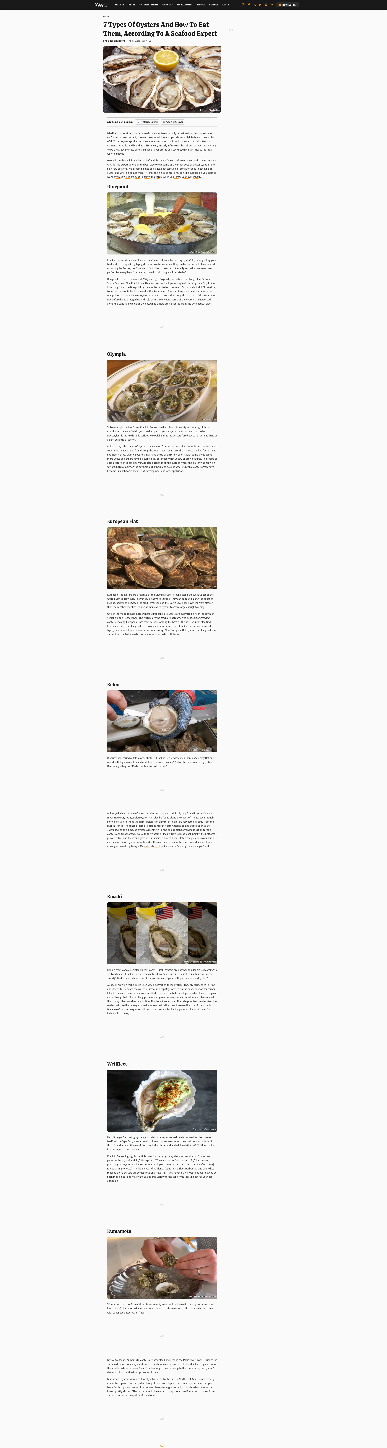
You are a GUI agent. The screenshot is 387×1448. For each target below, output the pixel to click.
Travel (201, 4)
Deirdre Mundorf (115, 41)
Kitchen (120, 4)
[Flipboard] (260, 6)
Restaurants (185, 4)
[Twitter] (254, 6)
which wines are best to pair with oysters (139, 177)
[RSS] (272, 6)
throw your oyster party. (188, 177)
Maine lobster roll (150, 846)
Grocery (167, 4)
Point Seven (186, 160)
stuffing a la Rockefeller (171, 272)
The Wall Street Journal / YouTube (202, 252)
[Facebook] (249, 6)
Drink (131, 4)
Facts (225, 4)
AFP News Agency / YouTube (204, 587)
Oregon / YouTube (208, 419)
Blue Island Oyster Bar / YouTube (202, 1296)
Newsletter (289, 5)
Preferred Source (149, 122)
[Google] (266, 6)
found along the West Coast (151, 451)
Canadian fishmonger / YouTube (202, 750)
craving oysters (135, 1137)
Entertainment (148, 4)
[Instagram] (243, 6)
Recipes (213, 4)
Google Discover (174, 122)
